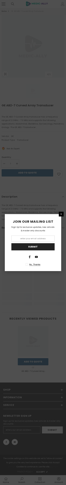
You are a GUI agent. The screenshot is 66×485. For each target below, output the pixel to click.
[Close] (61, 214)
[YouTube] (36, 257)
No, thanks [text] (34, 264)
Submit (33, 246)
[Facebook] (29, 257)
